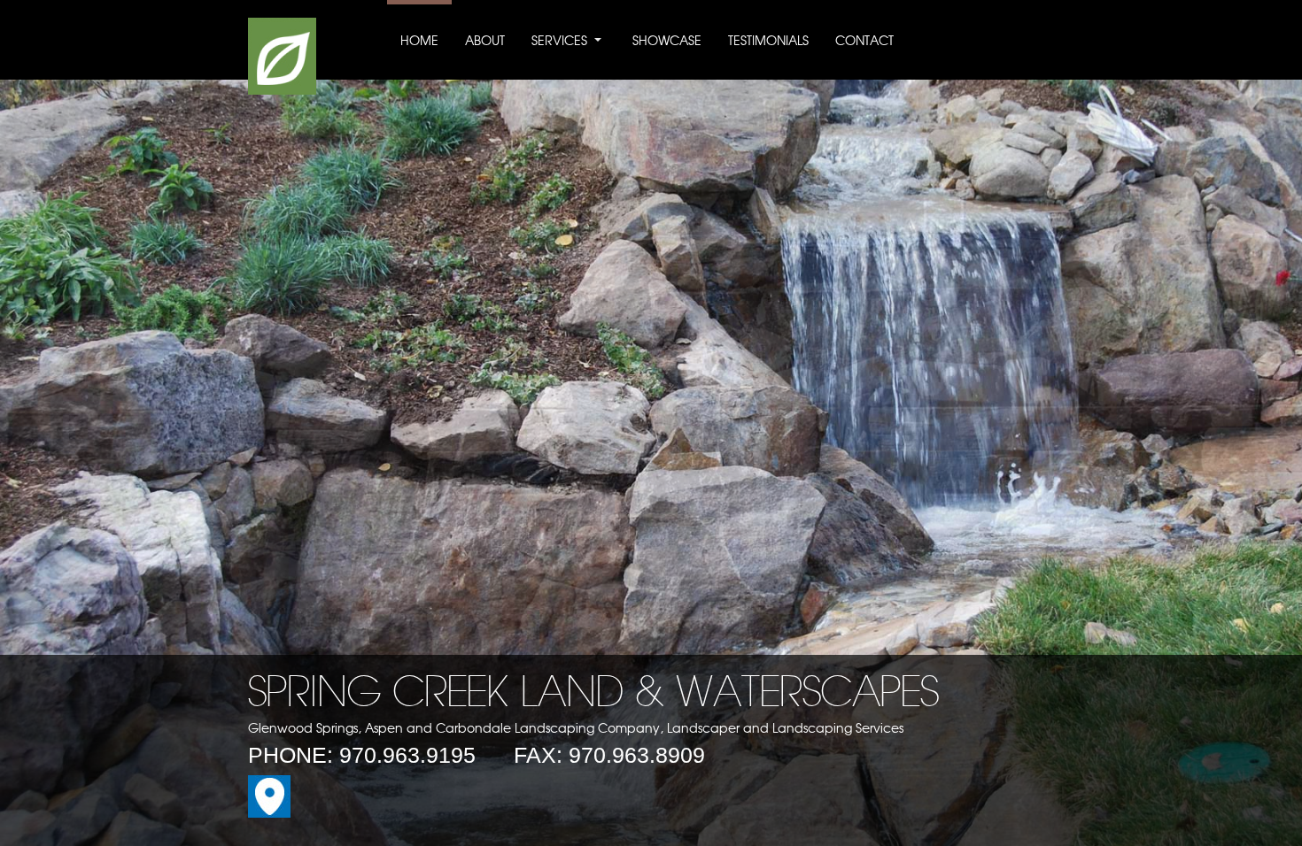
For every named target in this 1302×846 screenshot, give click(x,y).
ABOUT (485, 41)
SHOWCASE (666, 41)
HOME (419, 41)
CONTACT (864, 41)
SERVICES (559, 41)
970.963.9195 (407, 754)
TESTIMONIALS (768, 41)
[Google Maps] (269, 813)
